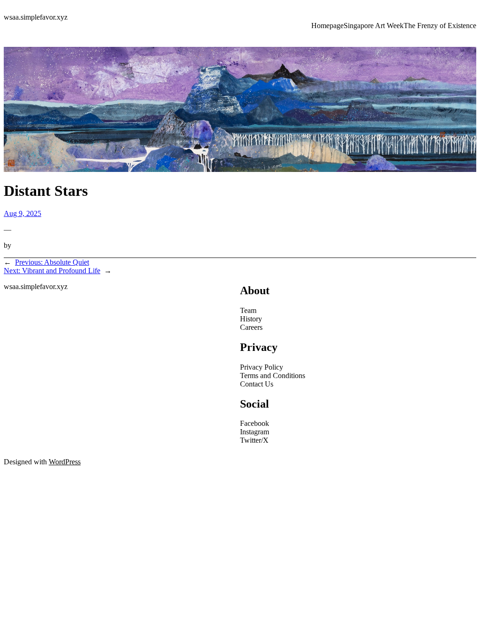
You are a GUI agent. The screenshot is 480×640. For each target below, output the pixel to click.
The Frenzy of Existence (440, 26)
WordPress (65, 462)
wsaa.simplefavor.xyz (36, 17)
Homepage (327, 26)
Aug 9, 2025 (22, 213)
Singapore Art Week (374, 26)
